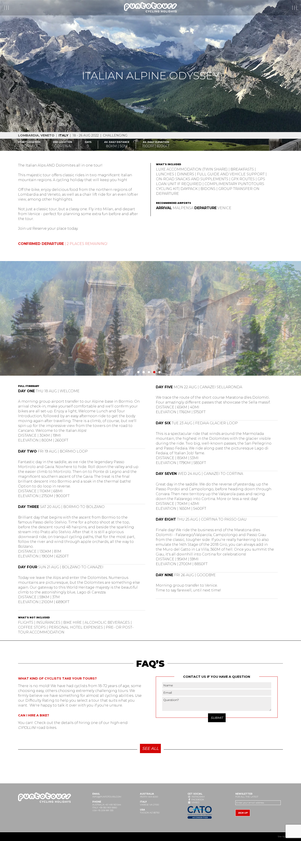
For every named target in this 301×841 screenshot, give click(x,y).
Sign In (286, 8)
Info (27, 8)
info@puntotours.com (106, 796)
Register (263, 8)
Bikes (42, 8)
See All (150, 748)
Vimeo (195, 802)
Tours (13, 8)
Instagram (198, 796)
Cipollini (27, 727)
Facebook (197, 799)
